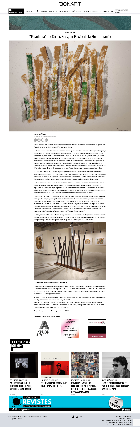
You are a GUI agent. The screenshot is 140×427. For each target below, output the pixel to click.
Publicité (44, 416)
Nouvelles (105, 380)
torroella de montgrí (41, 136)
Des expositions (70, 32)
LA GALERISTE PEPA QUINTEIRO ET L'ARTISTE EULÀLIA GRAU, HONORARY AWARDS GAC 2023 (115, 386)
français (29, 11)
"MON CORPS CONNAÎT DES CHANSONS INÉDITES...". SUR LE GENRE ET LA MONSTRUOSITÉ (22, 386)
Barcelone (54, 380)
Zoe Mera (12, 394)
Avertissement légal (15, 416)
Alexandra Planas (40, 134)
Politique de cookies (34, 416)
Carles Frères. (55, 316)
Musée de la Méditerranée (42, 316)
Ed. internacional (16, 11)
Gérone (24, 380)
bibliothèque (45, 380)
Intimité (24, 416)
